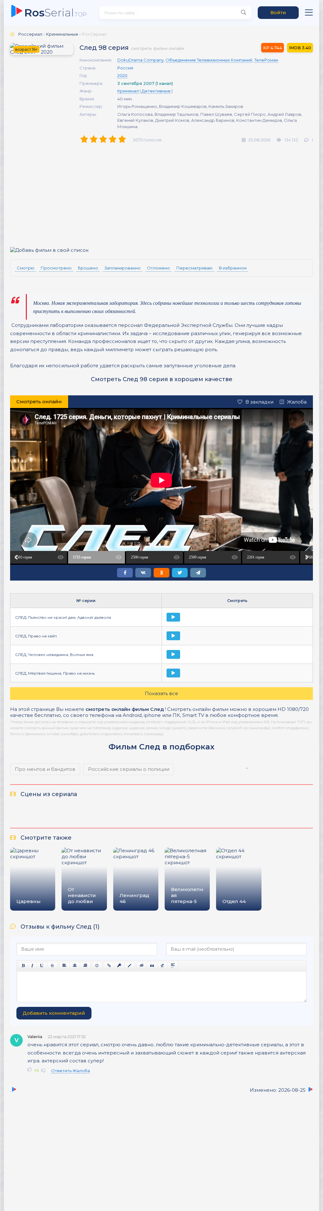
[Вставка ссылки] (109, 965)
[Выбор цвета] (129, 965)
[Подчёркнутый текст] (42, 965)
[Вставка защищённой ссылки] (119, 965)
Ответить (61, 1070)
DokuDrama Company (140, 59)
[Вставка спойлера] (172, 965)
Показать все (161, 693)
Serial (55, 12)
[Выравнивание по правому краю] (85, 965)
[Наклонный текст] (32, 965)
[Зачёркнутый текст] (52, 965)
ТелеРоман (266, 59)
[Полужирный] (23, 965)
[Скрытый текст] (141, 965)
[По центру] (74, 965)
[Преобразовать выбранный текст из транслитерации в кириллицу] (162, 965)
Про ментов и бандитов (45, 769)
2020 (122, 75)
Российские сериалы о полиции (128, 769)
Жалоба (297, 402)
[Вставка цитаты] (152, 965)
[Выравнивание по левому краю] (64, 965)
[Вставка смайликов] (97, 965)
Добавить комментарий (54, 1013)
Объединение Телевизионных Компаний (209, 59)
